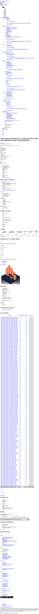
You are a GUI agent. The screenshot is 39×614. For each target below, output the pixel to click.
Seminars (5, 99)
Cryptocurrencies (9, 63)
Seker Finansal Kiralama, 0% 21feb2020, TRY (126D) (9, 403)
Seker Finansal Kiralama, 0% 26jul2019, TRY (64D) (9, 413)
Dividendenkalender (9, 45)
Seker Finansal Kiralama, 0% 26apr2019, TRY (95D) (9, 419)
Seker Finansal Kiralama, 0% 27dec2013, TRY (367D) (9, 485)
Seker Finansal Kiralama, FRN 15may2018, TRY (9, 469)
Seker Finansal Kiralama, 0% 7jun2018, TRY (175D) (9, 442)
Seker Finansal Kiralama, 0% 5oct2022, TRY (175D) (9, 332)
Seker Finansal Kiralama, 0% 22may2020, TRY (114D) (10, 390)
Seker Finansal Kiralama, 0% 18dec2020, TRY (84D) (9, 367)
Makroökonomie (9, 73)
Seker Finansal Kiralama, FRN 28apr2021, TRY (8, 356)
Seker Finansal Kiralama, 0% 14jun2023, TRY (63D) (9, 319)
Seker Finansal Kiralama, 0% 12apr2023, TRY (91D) (9, 321)
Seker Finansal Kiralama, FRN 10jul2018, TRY (8, 450)
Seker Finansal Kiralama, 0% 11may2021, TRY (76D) (9, 353)
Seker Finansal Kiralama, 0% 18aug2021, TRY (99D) (9, 346)
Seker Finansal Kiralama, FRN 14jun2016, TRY (8, 478)
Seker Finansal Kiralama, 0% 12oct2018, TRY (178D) (9, 436)
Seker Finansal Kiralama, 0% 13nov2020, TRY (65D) (9, 369)
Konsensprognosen (5, 575)
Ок (0, 612)
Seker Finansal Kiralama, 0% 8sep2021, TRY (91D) (9, 345)
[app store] (3, 597)
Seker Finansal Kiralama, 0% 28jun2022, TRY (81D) (9, 334)
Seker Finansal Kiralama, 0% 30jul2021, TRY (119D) (9, 347)
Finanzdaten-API (9, 117)
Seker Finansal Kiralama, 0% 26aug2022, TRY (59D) (9, 329)
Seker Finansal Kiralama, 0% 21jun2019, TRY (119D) (9, 417)
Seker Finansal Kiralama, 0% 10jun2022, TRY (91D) (9, 335)
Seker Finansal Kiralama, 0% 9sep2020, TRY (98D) (9, 379)
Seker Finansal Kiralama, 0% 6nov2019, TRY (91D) (9, 408)
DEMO (5, 122)
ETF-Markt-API (9, 116)
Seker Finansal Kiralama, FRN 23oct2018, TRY (8, 448)
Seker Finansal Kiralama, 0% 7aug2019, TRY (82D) (9, 414)
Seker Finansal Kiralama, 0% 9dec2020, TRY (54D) (9, 364)
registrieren (7, 613)
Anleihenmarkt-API (9, 114)
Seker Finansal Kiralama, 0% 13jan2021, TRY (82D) (9, 363)
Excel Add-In (8, 101)
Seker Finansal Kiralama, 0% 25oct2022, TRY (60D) (9, 326)
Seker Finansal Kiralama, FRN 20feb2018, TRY (8, 461)
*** (1, 151)
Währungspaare (9, 64)
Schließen (2, 5)
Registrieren (6, 4)
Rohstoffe (8, 82)
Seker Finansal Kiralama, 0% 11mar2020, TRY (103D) (9, 396)
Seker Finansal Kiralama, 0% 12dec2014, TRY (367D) (9, 480)
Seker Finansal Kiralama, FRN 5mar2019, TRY (8, 462)
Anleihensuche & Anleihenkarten (11, 27)
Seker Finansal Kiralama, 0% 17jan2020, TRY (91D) (9, 402)
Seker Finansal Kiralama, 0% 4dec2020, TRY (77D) (9, 368)
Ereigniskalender (9, 30)
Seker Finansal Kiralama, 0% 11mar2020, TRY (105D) (9, 397)
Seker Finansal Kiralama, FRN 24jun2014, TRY (8, 484)
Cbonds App (8, 102)
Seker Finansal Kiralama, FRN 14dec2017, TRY (8, 463)
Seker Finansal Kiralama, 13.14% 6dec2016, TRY (9, 470)
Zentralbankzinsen (9, 66)
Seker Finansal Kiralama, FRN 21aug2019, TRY (8, 426)
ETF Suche (8, 52)
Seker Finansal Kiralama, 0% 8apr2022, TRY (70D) (9, 336)
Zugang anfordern (7, 127)
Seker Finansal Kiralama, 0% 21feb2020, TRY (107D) (9, 401)
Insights (9, 99)
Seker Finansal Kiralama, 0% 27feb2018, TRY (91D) (9, 446)
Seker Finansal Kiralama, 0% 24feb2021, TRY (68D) (9, 354)
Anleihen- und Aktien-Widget (7, 564)
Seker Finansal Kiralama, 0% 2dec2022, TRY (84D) (9, 325)
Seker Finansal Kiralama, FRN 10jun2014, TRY (8, 486)
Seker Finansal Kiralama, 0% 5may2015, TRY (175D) (9, 475)
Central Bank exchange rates (11, 65)
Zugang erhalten (3, 264)
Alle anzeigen (2, 495)
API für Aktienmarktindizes (10, 118)
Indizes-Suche (8, 62)
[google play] (10, 597)
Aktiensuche (8, 44)
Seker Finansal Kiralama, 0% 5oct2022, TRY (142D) (9, 331)
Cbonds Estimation (5, 540)
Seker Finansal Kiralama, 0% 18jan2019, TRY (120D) (9, 425)
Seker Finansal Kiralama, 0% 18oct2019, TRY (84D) (9, 409)
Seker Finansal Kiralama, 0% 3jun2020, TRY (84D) (9, 386)
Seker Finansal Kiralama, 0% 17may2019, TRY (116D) (10, 418)
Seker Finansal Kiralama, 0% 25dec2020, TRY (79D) (9, 365)
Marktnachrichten (9, 93)
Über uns (3, 128)
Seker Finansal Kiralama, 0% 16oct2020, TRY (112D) (9, 375)
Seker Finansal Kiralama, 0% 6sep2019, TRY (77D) (9, 412)
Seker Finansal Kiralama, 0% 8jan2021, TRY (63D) (9, 362)
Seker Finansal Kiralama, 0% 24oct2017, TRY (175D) (9, 459)
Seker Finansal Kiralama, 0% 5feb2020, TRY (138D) (9, 406)
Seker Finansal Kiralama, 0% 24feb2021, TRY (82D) (9, 357)
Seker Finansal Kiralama (6, 182)
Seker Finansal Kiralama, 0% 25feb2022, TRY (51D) (9, 337)
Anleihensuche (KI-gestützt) (11, 28)
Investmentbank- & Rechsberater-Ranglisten (13, 36)
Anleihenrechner (9, 105)
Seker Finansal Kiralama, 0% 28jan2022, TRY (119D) (9, 340)
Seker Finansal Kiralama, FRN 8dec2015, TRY (8, 481)
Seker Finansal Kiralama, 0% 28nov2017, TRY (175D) (9, 453)
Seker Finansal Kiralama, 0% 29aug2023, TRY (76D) (9, 318)
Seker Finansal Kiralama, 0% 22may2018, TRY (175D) (10, 447)
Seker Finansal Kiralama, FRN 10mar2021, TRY (9, 359)
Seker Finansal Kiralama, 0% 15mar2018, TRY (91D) (9, 441)
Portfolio (7, 19)
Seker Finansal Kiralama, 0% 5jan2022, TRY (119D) (9, 341)
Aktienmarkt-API (9, 115)
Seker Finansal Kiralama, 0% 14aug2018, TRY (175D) (9, 440)
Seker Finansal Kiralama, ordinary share (8, 190)
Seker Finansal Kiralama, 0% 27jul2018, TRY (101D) (9, 435)
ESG (7, 33)
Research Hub (8, 94)
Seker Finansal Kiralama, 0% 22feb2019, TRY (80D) (9, 423)
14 (2, 492)
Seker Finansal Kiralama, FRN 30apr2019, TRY (8, 458)
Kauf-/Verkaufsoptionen (6, 556)
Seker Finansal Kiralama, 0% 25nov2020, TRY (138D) (9, 373)
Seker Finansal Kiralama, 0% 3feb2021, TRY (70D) (9, 358)
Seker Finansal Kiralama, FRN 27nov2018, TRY (9, 445)
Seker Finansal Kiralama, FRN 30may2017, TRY (9, 474)
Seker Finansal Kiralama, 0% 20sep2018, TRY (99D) (9, 431)
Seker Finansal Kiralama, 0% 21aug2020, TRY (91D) (9, 380)
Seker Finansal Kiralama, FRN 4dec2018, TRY (8, 456)
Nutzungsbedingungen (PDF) (7, 605)
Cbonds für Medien (9, 96)
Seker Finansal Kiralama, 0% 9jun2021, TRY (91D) (9, 351)
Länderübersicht (9, 72)
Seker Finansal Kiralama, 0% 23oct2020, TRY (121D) (9, 376)
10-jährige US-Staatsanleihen (7, 545)
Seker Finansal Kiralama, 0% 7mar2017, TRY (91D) (9, 464)
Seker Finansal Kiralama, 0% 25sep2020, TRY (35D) (9, 370)
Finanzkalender (8, 31)
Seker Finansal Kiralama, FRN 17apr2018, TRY (8, 457)
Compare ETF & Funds (10, 54)
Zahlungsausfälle (5, 554)
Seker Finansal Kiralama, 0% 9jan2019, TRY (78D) (9, 424)
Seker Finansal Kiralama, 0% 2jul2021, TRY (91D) (9, 348)
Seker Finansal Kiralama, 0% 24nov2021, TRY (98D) (9, 342)
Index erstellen (4, 574)
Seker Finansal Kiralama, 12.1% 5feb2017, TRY (8, 468)
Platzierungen (4, 555)
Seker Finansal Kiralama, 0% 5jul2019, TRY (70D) (9, 415)
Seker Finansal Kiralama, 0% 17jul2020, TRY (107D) (9, 384)
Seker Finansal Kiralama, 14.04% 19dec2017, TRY (9, 472)
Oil (7, 81)
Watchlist (7, 18)
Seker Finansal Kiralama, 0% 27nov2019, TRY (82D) (9, 407)
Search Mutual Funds (9, 53)
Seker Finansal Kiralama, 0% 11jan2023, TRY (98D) (9, 324)
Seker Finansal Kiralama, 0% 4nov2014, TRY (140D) (9, 479)
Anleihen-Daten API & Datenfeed (7, 568)
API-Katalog (4, 569)
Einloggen (2, 4)
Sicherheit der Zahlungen (6, 590)
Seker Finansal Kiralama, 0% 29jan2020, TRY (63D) (9, 398)
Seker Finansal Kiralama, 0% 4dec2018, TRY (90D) (9, 428)
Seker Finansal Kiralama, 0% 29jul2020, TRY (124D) (9, 385)
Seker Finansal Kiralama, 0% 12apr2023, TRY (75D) (9, 320)
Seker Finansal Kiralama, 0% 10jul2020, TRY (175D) (9, 391)
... (2, 491)
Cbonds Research (9, 95)
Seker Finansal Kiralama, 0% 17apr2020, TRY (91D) (9, 392)
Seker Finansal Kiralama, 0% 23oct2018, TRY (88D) (9, 429)
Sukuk (7, 34)
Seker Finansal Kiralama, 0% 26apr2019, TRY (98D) (9, 420)
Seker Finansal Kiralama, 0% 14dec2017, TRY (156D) (9, 452)
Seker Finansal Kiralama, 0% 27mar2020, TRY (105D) (9, 395)
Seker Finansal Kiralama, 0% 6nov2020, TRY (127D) (9, 374)
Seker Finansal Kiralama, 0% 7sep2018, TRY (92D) (9, 434)
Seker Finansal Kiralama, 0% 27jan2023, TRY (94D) (9, 323)
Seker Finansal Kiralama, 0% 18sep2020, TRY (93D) (9, 378)
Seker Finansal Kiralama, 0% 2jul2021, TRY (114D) (9, 352)
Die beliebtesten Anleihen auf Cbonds (8, 544)
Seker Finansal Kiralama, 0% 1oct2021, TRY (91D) (9, 343)
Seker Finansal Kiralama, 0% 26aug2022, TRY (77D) (9, 330)
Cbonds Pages (8, 37)
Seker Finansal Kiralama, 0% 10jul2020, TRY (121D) (9, 387)
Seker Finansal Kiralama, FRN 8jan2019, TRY (8, 451)
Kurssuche (8, 29)
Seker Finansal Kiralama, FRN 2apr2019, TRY (8, 437)
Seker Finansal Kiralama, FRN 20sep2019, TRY (8, 430)
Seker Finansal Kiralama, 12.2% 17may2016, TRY (9, 473)
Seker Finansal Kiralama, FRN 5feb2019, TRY (8, 439)
